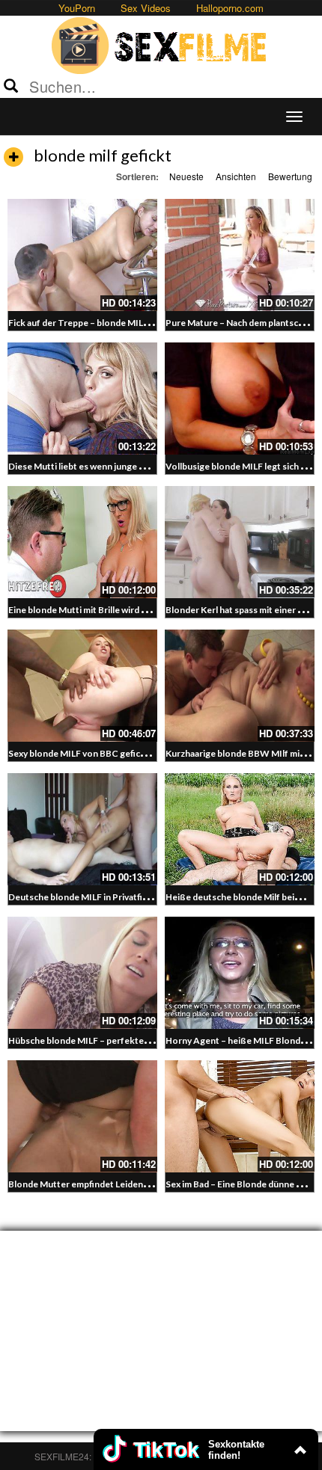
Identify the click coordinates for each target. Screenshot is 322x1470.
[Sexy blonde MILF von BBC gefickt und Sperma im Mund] (82, 686)
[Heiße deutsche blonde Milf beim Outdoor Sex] (240, 829)
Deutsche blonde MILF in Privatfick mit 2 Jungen (106, 896)
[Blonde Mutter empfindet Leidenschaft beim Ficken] (82, 1116)
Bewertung (290, 176)
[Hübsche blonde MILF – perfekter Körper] (82, 973)
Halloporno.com (230, 8)
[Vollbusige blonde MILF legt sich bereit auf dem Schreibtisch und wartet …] (240, 398)
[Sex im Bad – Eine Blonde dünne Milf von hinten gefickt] (240, 1116)
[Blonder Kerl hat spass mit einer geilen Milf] (240, 542)
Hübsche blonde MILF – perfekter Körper (93, 1040)
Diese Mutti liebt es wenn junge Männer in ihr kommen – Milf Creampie (152, 466)
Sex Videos (146, 8)
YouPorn (76, 8)
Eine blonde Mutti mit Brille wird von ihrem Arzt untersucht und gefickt (153, 609)
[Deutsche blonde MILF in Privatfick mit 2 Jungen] (82, 829)
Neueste (186, 176)
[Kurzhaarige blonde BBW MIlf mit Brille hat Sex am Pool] (240, 686)
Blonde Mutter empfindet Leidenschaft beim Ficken (114, 1184)
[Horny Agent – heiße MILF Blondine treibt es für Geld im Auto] (240, 973)
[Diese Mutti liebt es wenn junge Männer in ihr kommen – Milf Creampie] (82, 398)
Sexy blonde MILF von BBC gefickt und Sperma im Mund (122, 753)
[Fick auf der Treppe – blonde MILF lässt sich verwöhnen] (82, 255)
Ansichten (236, 176)
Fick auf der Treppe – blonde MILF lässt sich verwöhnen (122, 322)
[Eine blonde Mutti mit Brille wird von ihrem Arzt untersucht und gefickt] (82, 542)
